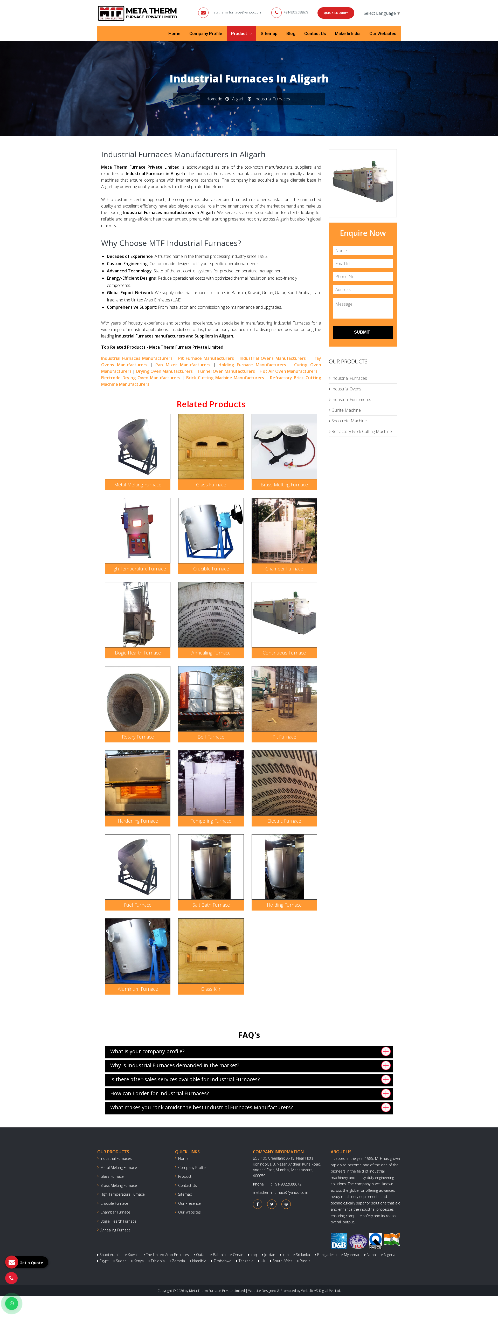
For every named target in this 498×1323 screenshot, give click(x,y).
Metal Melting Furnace (137, 484)
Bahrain (219, 1254)
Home (174, 33)
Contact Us (315, 33)
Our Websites (382, 33)
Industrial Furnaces (348, 378)
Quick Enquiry (336, 13)
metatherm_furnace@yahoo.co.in (236, 12)
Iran (285, 1254)
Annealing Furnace (211, 653)
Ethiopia (157, 1260)
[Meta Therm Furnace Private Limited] (138, 13)
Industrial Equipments (350, 399)
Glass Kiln (211, 989)
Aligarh (238, 99)
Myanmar (351, 1254)
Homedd (214, 99)
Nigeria (389, 1254)
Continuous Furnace (284, 653)
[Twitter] (272, 1204)
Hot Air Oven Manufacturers (289, 371)
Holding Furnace (284, 905)
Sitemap (269, 33)
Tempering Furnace (211, 821)
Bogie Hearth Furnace (138, 653)
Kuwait (133, 1254)
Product (239, 33)
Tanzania (245, 1260)
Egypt (104, 1260)
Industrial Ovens (345, 389)
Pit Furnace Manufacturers (206, 358)
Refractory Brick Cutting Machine (361, 431)
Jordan (269, 1254)
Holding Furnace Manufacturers (252, 365)
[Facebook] (258, 1204)
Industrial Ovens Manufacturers (273, 358)
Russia (304, 1260)
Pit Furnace (284, 737)
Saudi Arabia (110, 1254)
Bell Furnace (211, 737)
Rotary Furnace (138, 737)
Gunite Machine (345, 410)
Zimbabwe (221, 1260)
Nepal (371, 1254)
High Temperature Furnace (137, 569)
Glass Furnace (211, 484)
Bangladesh (326, 1254)
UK (262, 1260)
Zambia (178, 1260)
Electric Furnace (284, 821)
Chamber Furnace (284, 569)
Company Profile (205, 33)
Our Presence (189, 1203)
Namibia (198, 1260)
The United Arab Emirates (167, 1254)
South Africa (282, 1260)
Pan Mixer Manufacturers (182, 365)
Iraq (253, 1254)
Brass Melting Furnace (284, 484)
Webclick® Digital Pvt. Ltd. (321, 1290)
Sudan (121, 1260)
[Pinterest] (286, 1204)
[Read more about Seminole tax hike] (11, 1303)
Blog (290, 33)
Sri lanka (302, 1254)
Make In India (348, 33)
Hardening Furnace (138, 821)
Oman (237, 1254)
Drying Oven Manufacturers (164, 371)
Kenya (138, 1260)
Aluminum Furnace (138, 989)
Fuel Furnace (137, 905)
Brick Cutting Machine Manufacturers (225, 378)
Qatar (200, 1254)
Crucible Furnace (211, 569)
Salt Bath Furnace (211, 905)
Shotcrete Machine (348, 421)
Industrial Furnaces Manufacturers (136, 358)
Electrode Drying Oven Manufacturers (140, 378)
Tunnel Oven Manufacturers (226, 371)
